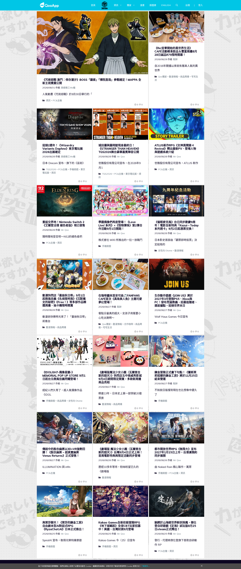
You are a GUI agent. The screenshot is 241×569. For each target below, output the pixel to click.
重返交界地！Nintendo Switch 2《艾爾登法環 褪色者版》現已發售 (63, 223)
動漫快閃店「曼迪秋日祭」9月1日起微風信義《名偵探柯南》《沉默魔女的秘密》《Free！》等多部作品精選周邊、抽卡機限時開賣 (64, 300)
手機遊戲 (73, 169)
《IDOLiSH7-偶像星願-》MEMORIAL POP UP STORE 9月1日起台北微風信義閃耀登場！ (63, 375)
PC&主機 (57, 100)
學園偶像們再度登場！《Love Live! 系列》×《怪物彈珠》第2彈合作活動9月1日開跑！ (120, 225)
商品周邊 (184, 76)
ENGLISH (166, 5)
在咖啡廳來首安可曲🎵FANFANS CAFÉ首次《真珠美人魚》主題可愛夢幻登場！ (120, 299)
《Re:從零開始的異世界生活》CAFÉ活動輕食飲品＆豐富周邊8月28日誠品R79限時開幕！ (176, 51)
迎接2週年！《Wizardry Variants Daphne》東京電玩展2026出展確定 (62, 149)
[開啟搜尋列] (176, 5)
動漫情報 (173, 76)
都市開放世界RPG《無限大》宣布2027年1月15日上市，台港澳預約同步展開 (176, 452)
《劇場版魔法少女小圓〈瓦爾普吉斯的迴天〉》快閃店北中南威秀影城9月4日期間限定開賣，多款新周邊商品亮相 (120, 377)
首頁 (93, 5)
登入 (200, 5)
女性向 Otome (165, 250)
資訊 (116, 5)
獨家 (129, 5)
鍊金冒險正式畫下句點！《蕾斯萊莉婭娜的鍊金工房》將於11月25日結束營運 (176, 375)
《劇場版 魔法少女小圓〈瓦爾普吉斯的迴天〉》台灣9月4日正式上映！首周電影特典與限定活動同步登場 (120, 452)
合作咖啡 (128, 324)
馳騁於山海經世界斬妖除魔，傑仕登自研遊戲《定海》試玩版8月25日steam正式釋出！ (175, 526)
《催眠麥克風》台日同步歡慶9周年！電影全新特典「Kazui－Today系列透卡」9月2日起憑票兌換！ (177, 225)
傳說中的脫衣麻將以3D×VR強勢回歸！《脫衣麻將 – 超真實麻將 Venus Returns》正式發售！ (63, 452)
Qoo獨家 (162, 76)
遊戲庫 (153, 5)
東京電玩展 (131, 173)
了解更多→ (145, 566)
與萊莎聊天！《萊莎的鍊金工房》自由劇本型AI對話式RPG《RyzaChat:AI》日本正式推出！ (63, 526)
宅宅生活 (107, 327)
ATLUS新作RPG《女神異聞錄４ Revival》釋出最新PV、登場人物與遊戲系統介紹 (175, 149)
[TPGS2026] (104, 5)
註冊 (187, 5)
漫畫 (142, 5)
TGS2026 (51, 169)
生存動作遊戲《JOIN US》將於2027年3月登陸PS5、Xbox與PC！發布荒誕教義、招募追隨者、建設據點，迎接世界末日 (176, 300)
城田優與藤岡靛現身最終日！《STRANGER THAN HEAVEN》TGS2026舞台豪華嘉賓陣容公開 (119, 149)
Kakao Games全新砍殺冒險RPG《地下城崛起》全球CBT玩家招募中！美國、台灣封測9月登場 (119, 526)
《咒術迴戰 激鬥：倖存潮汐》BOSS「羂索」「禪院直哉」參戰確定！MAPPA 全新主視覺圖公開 (91, 81)
